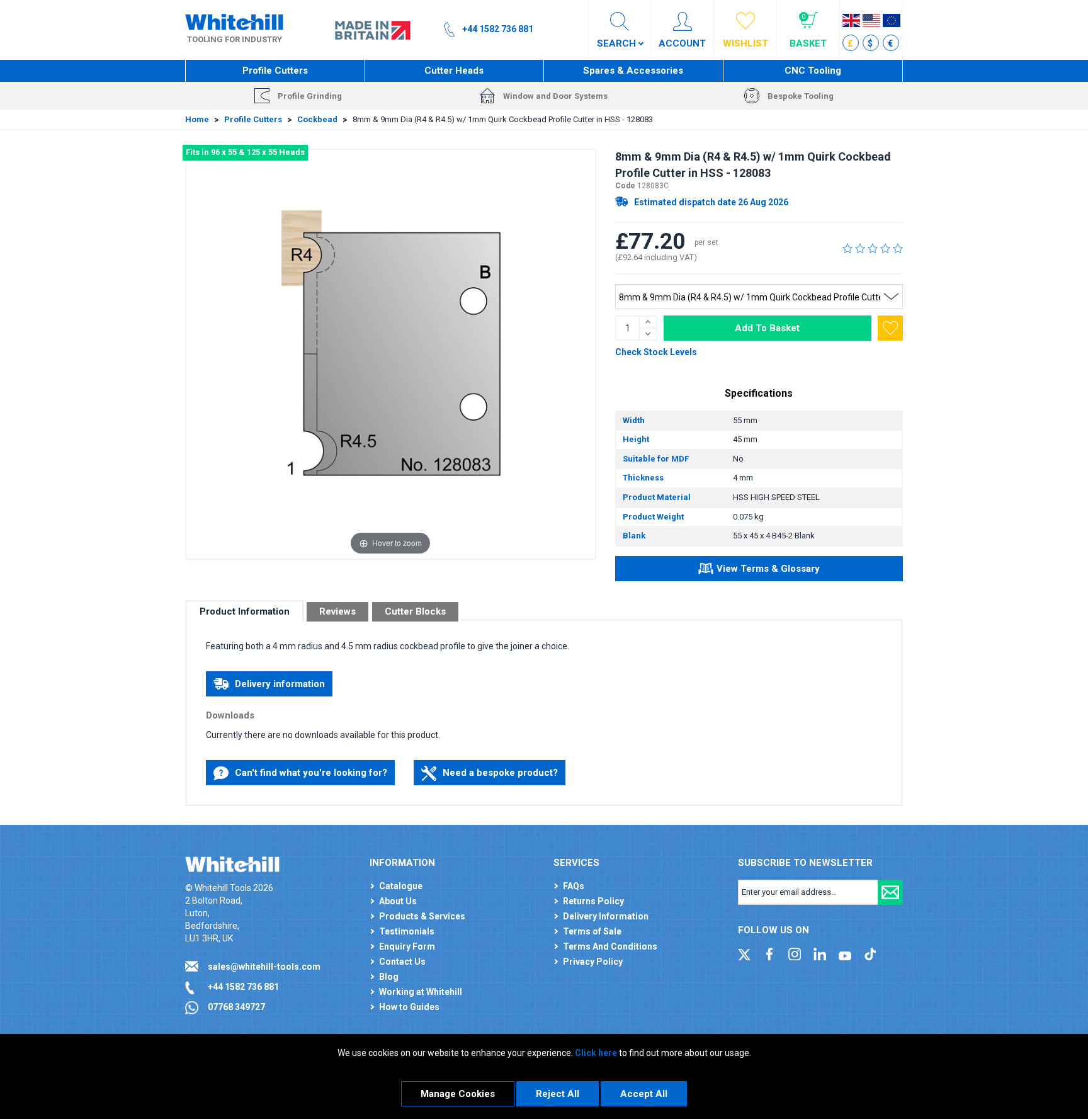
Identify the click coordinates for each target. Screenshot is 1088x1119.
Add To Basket (767, 328)
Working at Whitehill (420, 992)
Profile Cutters (275, 70)
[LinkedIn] (819, 953)
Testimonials (406, 931)
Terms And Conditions (610, 946)
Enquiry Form (407, 946)
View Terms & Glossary (768, 568)
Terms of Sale (592, 931)
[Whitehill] (234, 21)
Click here (596, 1053)
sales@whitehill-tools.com (264, 967)
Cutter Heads (454, 70)
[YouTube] (845, 953)
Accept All (643, 1093)
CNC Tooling (813, 70)
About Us (398, 901)
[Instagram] (794, 953)
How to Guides (409, 1007)
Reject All (557, 1093)
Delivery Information (606, 916)
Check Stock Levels (656, 352)
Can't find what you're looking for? (311, 772)
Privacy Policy (593, 962)
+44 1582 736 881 (243, 987)
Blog (389, 977)
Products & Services (422, 916)
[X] (744, 953)
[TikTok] (870, 953)
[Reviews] (872, 248)
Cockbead (317, 119)
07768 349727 (236, 1007)
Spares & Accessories (633, 70)
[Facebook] (769, 953)
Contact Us (402, 962)
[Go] (890, 892)
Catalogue (400, 886)
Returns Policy (593, 901)
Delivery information (280, 684)
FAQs (573, 886)
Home (197, 119)
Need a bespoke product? (500, 772)
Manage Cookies (458, 1093)
